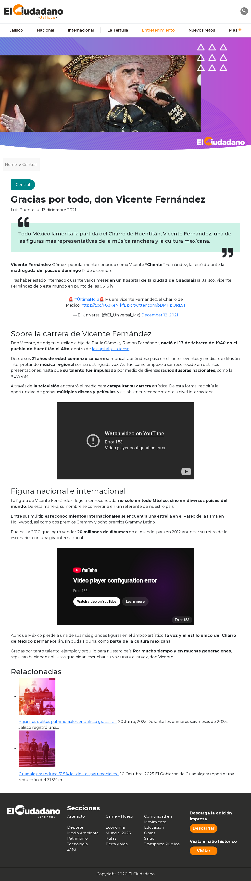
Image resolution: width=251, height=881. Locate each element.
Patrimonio (77, 838)
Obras (149, 833)
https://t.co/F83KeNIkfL (103, 305)
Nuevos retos (201, 30)
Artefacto (76, 816)
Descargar (203, 828)
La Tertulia (117, 30)
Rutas (111, 838)
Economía (115, 827)
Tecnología (77, 844)
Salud (149, 838)
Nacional (45, 30)
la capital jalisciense (110, 349)
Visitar (203, 850)
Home (11, 164)
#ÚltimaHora (86, 299)
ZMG (71, 849)
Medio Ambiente (83, 833)
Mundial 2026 (118, 833)
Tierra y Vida (117, 844)
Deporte (75, 827)
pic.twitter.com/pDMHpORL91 (156, 305)
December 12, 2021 (159, 315)
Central (29, 164)
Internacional (81, 30)
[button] (244, 10)
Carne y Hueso (119, 816)
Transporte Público (162, 844)
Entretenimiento (158, 30)
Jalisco (16, 30)
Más (233, 30)
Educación (154, 827)
